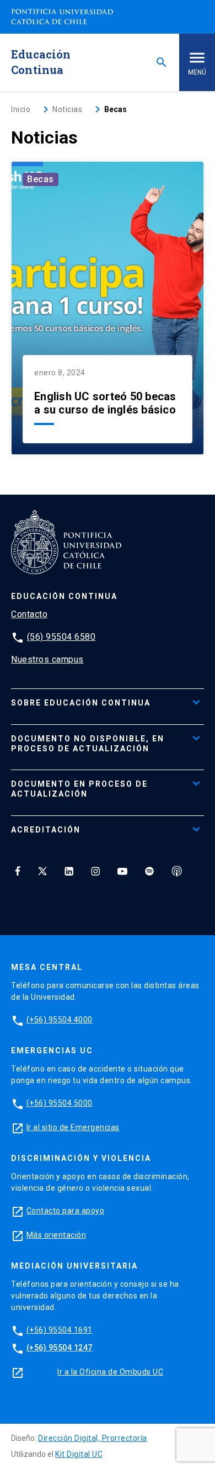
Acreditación (45, 829)
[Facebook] (17, 871)
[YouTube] (122, 871)
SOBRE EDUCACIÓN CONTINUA (80, 702)
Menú (197, 72)
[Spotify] (149, 871)
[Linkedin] (68, 871)
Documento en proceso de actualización (79, 788)
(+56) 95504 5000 (59, 1103)
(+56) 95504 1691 (59, 1329)
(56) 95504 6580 (61, 637)
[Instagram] (95, 871)
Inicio (20, 109)
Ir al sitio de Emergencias (73, 1127)
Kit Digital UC (79, 1454)
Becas (40, 179)
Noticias (67, 109)
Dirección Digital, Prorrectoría (92, 1438)
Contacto (29, 614)
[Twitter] (42, 871)
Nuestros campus (47, 659)
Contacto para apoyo (65, 1210)
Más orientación (56, 1235)
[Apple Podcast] (176, 871)
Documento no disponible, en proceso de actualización (87, 743)
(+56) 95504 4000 (59, 1019)
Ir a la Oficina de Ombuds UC (110, 1371)
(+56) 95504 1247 (59, 1347)
